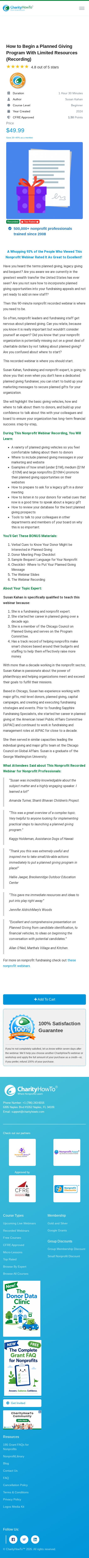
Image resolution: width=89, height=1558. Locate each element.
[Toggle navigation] (81, 8)
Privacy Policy (12, 1499)
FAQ (6, 1478)
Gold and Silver (58, 1223)
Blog (6, 1463)
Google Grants (57, 1230)
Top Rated (10, 1259)
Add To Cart (46, 999)
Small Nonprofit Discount (64, 1256)
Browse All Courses (15, 1273)
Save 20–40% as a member (19, 137)
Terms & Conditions (16, 1492)
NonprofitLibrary (13, 1456)
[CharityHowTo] (18, 8)
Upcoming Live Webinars (19, 1223)
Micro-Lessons (12, 1252)
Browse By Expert (14, 1266)
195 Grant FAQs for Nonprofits (16, 1447)
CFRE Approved (13, 1245)
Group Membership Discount (66, 1249)
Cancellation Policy (15, 1485)
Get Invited (18, 1403)
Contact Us (10, 1470)
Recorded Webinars (16, 1230)
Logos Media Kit (13, 1506)
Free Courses (12, 1237)
